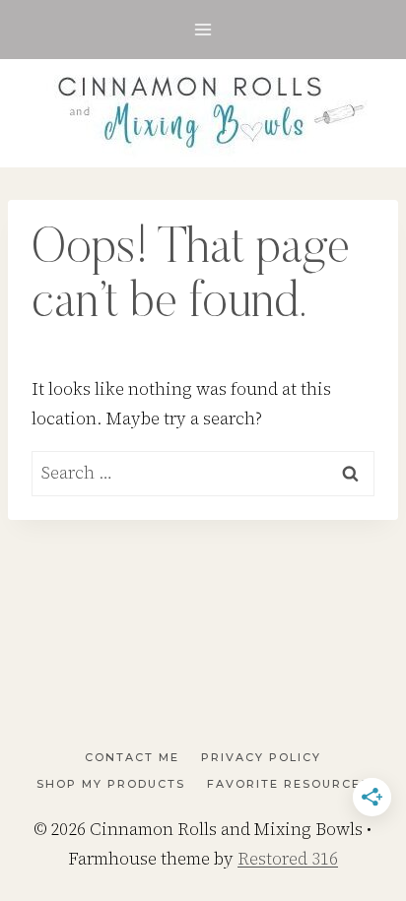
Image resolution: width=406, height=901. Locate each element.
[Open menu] (203, 29)
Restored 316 (287, 858)
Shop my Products (110, 784)
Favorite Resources (288, 784)
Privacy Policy (261, 757)
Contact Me (132, 757)
